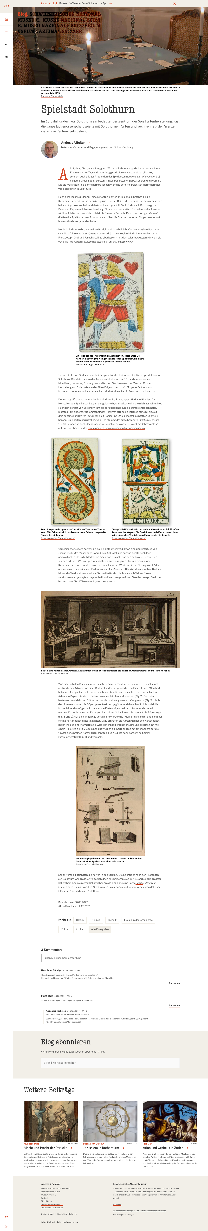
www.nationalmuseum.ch (52, 1208)
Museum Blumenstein (52, 96)
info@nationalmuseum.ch (52, 1204)
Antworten (174, 983)
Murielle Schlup (31, 1144)
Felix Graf (147, 1144)
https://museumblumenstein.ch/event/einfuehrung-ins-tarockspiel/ (69, 975)
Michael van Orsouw (93, 1144)
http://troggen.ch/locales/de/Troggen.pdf (63, 1022)
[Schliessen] (174, 3)
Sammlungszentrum (148, 1195)
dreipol (51, 1214)
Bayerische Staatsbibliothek (54, 673)
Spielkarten (78, 217)
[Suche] (6, 6)
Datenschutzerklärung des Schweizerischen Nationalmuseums (139, 1211)
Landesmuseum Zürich (124, 1192)
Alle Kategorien (100, 929)
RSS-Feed (117, 1204)
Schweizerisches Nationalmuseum (58, 538)
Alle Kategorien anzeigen (123, 1214)
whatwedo (72, 1214)
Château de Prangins (143, 1192)
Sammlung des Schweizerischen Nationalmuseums (116, 428)
